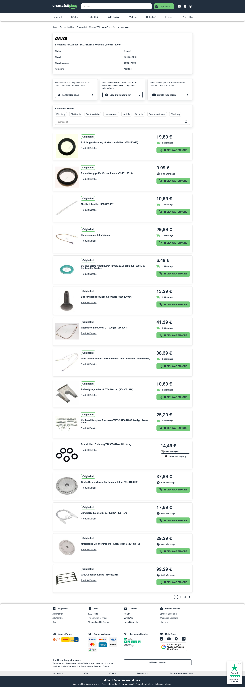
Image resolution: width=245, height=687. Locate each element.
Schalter (139, 114)
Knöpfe (126, 114)
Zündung (175, 114)
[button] (57, 17)
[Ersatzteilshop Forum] (177, 638)
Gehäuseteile (93, 114)
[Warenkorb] (185, 6)
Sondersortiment (157, 114)
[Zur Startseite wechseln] (65, 6)
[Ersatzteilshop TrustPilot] (129, 638)
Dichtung (61, 114)
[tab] (75, 95)
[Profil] (190, 6)
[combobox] (116, 6)
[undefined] (190, 597)
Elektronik (76, 114)
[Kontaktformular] (179, 6)
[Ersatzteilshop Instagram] (162, 638)
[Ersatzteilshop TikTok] (184, 638)
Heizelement (111, 114)
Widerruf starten (157, 662)
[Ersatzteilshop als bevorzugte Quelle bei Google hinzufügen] (173, 647)
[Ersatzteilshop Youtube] (170, 638)
